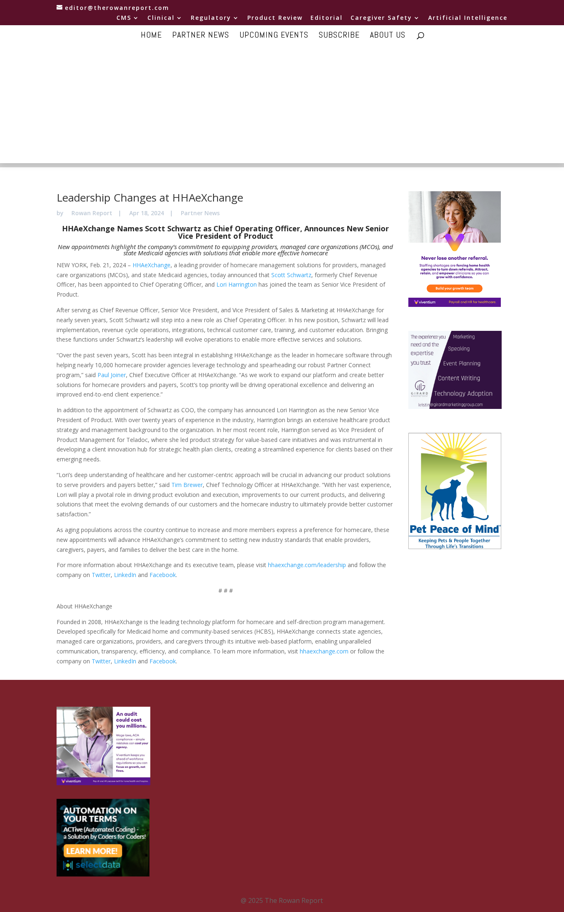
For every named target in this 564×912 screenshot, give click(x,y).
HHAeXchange (152, 265)
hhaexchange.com (324, 651)
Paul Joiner (111, 375)
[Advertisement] (282, 105)
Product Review (275, 18)
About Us (387, 36)
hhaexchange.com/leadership (307, 565)
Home (151, 36)
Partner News (200, 213)
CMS (123, 18)
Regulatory (211, 18)
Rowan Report (91, 213)
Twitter (101, 575)
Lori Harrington (236, 284)
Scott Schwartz (291, 275)
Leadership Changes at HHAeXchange (150, 197)
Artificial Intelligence (467, 18)
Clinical (161, 18)
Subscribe (339, 36)
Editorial (326, 18)
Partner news (200, 36)
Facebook (162, 575)
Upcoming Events (273, 36)
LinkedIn (125, 575)
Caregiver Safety (381, 18)
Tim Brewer (187, 485)
